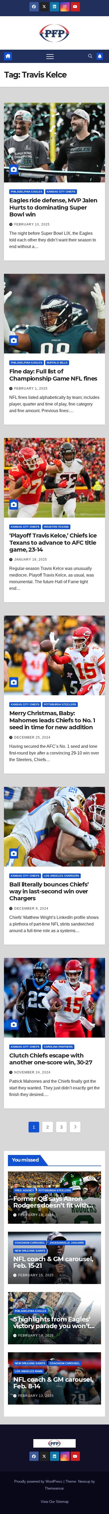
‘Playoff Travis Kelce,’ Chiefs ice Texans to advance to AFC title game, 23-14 (53, 542)
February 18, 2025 (36, 1215)
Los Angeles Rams (29, 1371)
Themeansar (54, 1488)
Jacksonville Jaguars (66, 1242)
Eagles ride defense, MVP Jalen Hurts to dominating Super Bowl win (53, 207)
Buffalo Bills (57, 362)
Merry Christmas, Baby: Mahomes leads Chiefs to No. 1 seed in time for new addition (52, 720)
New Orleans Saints (30, 1250)
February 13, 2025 (36, 1396)
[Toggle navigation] (50, 56)
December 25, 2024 (32, 737)
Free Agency (24, 1190)
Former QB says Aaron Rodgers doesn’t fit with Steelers (50, 1205)
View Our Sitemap (55, 1502)
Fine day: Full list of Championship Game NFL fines (53, 375)
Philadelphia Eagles (26, 191)
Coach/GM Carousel (30, 1242)
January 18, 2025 (30, 559)
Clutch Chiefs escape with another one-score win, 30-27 (50, 1059)
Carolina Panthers (58, 1046)
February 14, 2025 (36, 1335)
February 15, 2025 (36, 1275)
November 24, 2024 (32, 1072)
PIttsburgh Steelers (60, 704)
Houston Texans (56, 526)
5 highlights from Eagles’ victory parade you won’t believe (51, 1325)
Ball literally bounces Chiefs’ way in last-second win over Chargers (49, 891)
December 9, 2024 (31, 908)
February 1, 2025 (31, 388)
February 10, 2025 (32, 224)
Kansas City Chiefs (61, 191)
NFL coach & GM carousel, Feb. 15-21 (53, 1262)
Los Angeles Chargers (61, 875)
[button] (90, 56)
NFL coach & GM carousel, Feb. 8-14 (53, 1383)
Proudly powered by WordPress (38, 1481)
